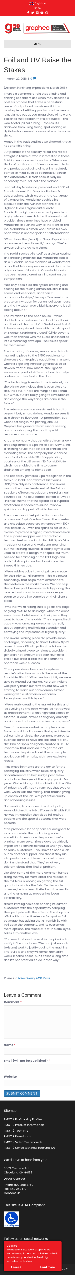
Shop (37, 8)
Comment (13, 1002)
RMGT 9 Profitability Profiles (23, 1119)
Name (10, 1045)
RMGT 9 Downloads (17, 1136)
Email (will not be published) (27, 1061)
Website (10, 1077)
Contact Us (12, 1193)
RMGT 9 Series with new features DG (30, 1148)
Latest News (26, 978)
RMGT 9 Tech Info (16, 1131)
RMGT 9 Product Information (24, 1125)
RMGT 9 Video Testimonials (23, 1142)
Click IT (63, 1269)
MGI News (43, 978)
